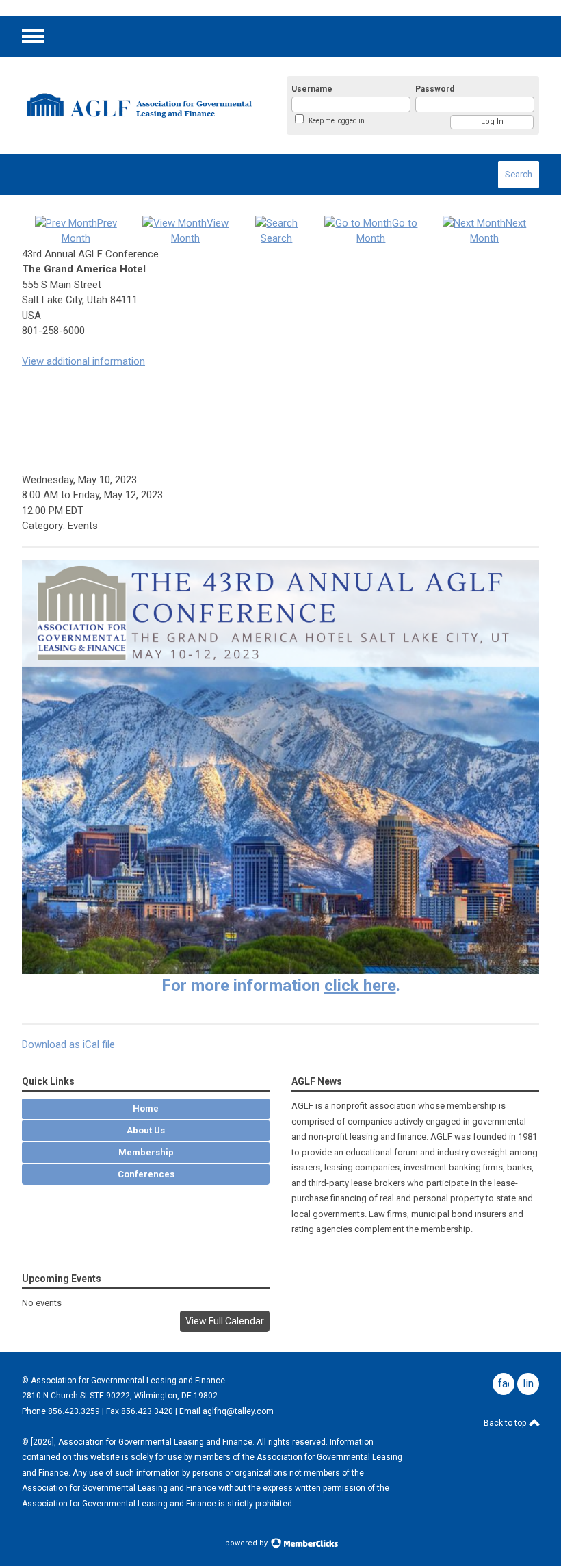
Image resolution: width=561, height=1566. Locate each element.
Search (518, 174)
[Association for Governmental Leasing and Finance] (138, 105)
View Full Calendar (224, 1320)
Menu (33, 36)
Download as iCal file (68, 1044)
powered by (247, 1543)
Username (311, 89)
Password (434, 89)
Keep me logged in (337, 121)
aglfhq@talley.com (238, 1411)
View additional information (83, 361)
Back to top (506, 1423)
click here (360, 985)
